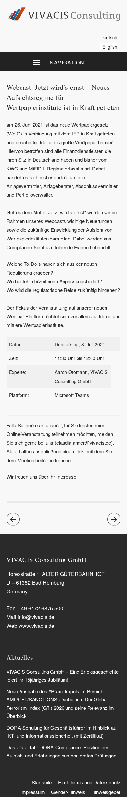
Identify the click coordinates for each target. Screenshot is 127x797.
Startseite (42, 782)
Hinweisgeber (106, 792)
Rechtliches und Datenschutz (89, 782)
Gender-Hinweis (68, 792)
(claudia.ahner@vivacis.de (83, 442)
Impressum (33, 792)
